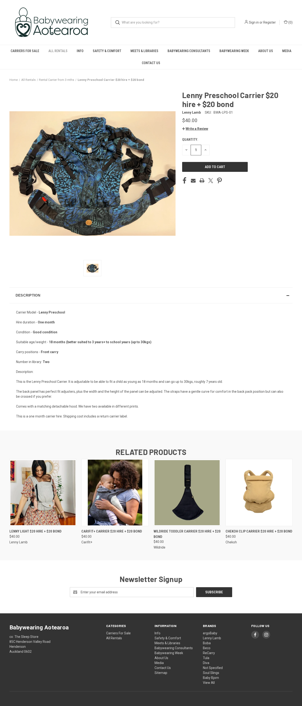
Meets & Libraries (144, 51)
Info (80, 51)
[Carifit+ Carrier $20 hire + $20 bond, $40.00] (114, 492)
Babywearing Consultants (189, 51)
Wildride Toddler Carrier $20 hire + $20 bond (187, 534)
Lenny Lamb (212, 638)
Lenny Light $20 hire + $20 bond (35, 531)
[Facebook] (184, 180)
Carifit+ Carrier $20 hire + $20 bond (111, 531)
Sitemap (161, 673)
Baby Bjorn (211, 678)
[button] (195, 129)
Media (286, 51)
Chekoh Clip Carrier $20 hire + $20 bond (259, 531)
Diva (206, 663)
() (290, 22)
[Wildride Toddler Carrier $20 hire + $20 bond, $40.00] (187, 492)
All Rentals (57, 51)
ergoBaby (210, 633)
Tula (206, 658)
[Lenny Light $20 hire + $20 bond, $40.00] (43, 492)
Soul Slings (211, 673)
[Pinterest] (219, 180)
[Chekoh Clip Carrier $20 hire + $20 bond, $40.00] (259, 492)
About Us (265, 51)
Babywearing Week (234, 51)
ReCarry (209, 653)
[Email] (193, 180)
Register (269, 22)
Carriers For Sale (25, 51)
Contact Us (151, 63)
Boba (207, 643)
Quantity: (190, 139)
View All (209, 683)
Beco (206, 648)
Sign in (254, 22)
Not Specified (213, 668)
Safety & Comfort (107, 51)
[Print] (202, 180)
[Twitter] (210, 180)
